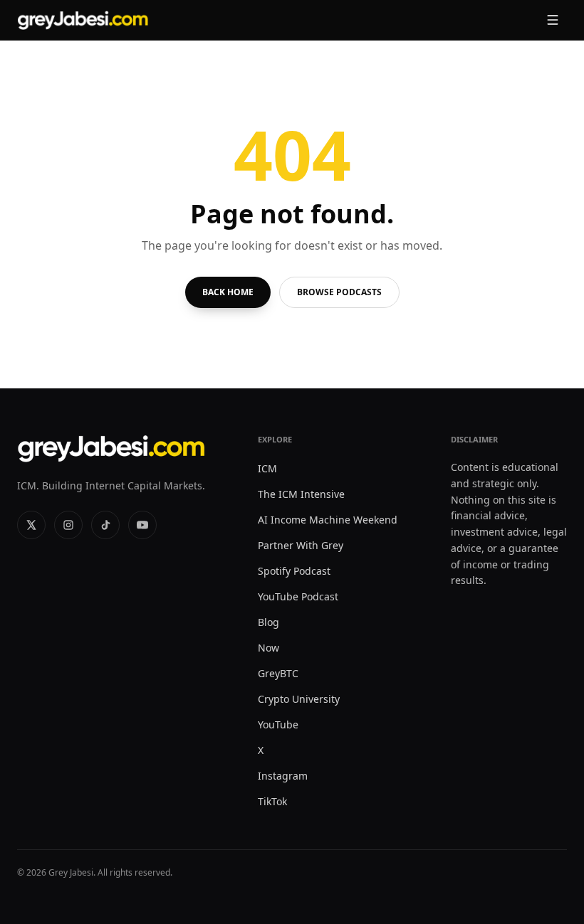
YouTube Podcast (298, 596)
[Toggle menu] (552, 20)
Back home (228, 292)
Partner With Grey (300, 545)
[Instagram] (68, 525)
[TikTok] (105, 525)
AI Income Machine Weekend (327, 519)
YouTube (278, 724)
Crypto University (299, 699)
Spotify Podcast (294, 571)
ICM (267, 468)
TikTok (272, 801)
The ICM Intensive (301, 494)
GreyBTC (278, 673)
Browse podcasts (339, 292)
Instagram (283, 775)
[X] (31, 525)
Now (268, 647)
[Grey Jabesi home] (83, 20)
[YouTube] (142, 525)
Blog (268, 622)
